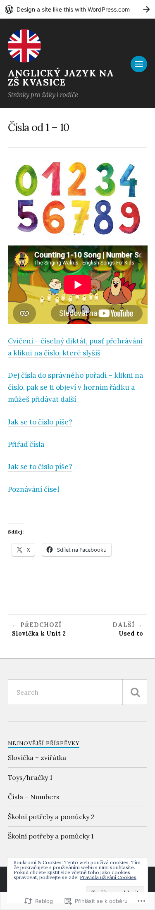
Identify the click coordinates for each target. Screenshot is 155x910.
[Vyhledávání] (134, 692)
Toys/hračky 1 (30, 777)
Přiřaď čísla (26, 444)
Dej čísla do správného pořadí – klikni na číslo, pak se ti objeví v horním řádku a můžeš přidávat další (75, 387)
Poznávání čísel (33, 489)
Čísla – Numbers (34, 797)
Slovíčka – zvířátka (37, 757)
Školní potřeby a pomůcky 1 (51, 836)
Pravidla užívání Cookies (108, 877)
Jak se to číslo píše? (40, 421)
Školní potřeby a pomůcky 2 (51, 816)
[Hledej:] (78, 692)
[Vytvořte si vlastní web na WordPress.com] (77, 9)
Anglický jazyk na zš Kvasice (61, 77)
